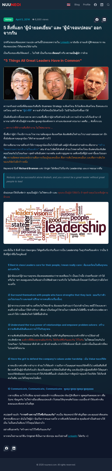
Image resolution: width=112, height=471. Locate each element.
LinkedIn (65, 42)
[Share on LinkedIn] (104, 19)
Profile (86, 4)
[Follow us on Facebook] (95, 5)
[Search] (108, 5)
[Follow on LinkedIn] (101, 5)
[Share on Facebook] (97, 19)
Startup (8, 19)
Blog (77, 4)
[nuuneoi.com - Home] (11, 4)
